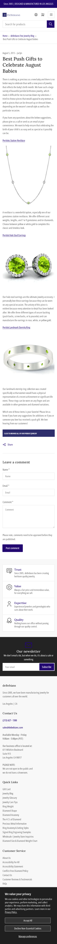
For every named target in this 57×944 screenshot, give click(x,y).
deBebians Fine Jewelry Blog (22, 35)
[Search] (50, 24)
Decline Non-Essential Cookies (27, 928)
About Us (7, 858)
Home (5, 35)
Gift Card (6, 789)
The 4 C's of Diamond (12, 819)
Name (6, 469)
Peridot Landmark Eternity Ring (16, 327)
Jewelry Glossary (10, 797)
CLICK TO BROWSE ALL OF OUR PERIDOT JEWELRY (20, 433)
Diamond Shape (10, 810)
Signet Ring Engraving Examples (17, 832)
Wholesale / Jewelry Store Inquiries (18, 836)
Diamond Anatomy (11, 815)
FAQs (5, 883)
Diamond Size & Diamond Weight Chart (20, 841)
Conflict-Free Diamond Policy (15, 871)
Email (6, 486)
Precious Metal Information (15, 823)
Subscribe (46, 667)
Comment (8, 502)
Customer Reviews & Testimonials (17, 879)
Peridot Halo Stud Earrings (14, 235)
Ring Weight (8, 806)
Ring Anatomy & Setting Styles (16, 828)
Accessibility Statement (13, 866)
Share (10, 444)
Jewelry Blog (8, 793)
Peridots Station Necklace (14, 140)
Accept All (28, 920)
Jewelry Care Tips (10, 802)
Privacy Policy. (11, 912)
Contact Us (7, 875)
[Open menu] (51, 14)
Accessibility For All (11, 862)
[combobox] (29, 24)
